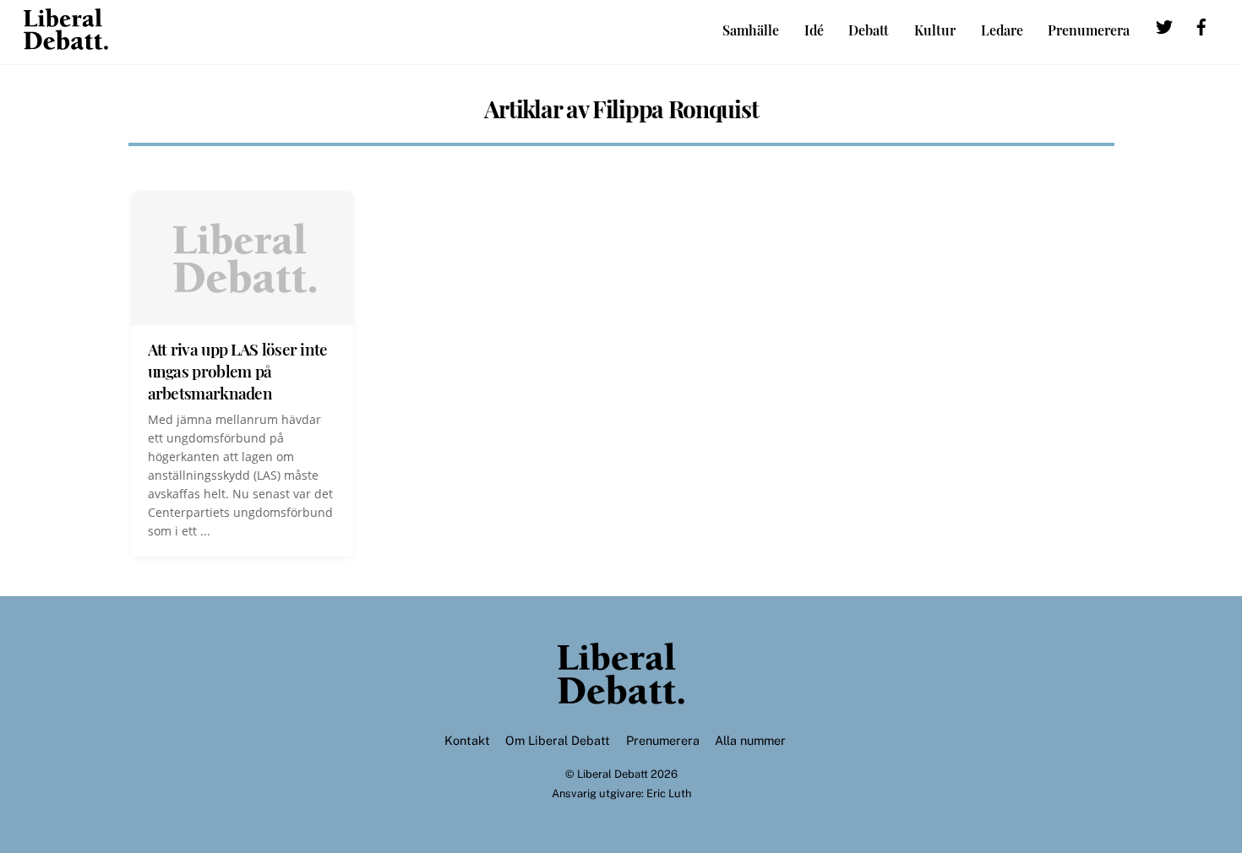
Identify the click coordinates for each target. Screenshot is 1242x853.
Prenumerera (1089, 30)
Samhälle (750, 30)
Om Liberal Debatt (557, 740)
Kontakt (467, 740)
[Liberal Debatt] (66, 41)
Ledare (1002, 30)
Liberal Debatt (612, 774)
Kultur (935, 30)
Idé (814, 30)
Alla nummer (750, 740)
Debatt (868, 30)
